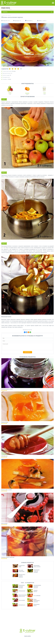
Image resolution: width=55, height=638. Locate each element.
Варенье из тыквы (4, 422)
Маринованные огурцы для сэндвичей (37, 571)
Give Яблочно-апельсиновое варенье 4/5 (18, 69)
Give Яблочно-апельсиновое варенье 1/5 (10, 69)
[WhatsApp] (30, 332)
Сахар (44, 92)
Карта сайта (27, 636)
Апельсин (27, 93)
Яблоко (10, 92)
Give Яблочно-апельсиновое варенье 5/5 (21, 69)
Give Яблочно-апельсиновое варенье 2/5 (12, 69)
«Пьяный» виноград (36, 591)
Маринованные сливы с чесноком (37, 566)
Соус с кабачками (37, 595)
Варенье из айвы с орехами (6, 489)
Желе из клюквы (22, 600)
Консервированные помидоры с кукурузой (37, 586)
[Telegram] (26, 332)
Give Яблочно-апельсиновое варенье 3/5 (15, 69)
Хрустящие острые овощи (21, 570)
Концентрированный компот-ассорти (23, 595)
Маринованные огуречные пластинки (22, 586)
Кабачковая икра (22, 590)
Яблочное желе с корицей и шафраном (22, 575)
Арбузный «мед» (22, 604)
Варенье (9, 15)
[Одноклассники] (28, 332)
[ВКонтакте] (24, 332)
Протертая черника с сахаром (7, 389)
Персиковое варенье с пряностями (7, 557)
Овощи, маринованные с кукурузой (37, 600)
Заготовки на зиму (4, 15)
